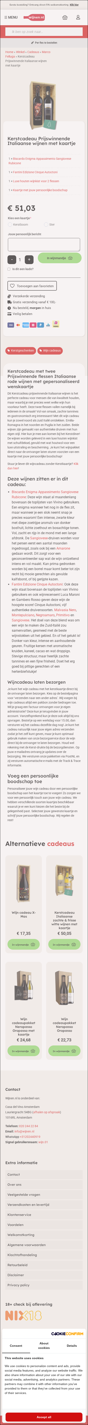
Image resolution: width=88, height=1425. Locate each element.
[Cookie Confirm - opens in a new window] (67, 1333)
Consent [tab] (16, 1345)
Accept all (44, 1417)
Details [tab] (72, 1345)
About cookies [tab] (44, 1346)
